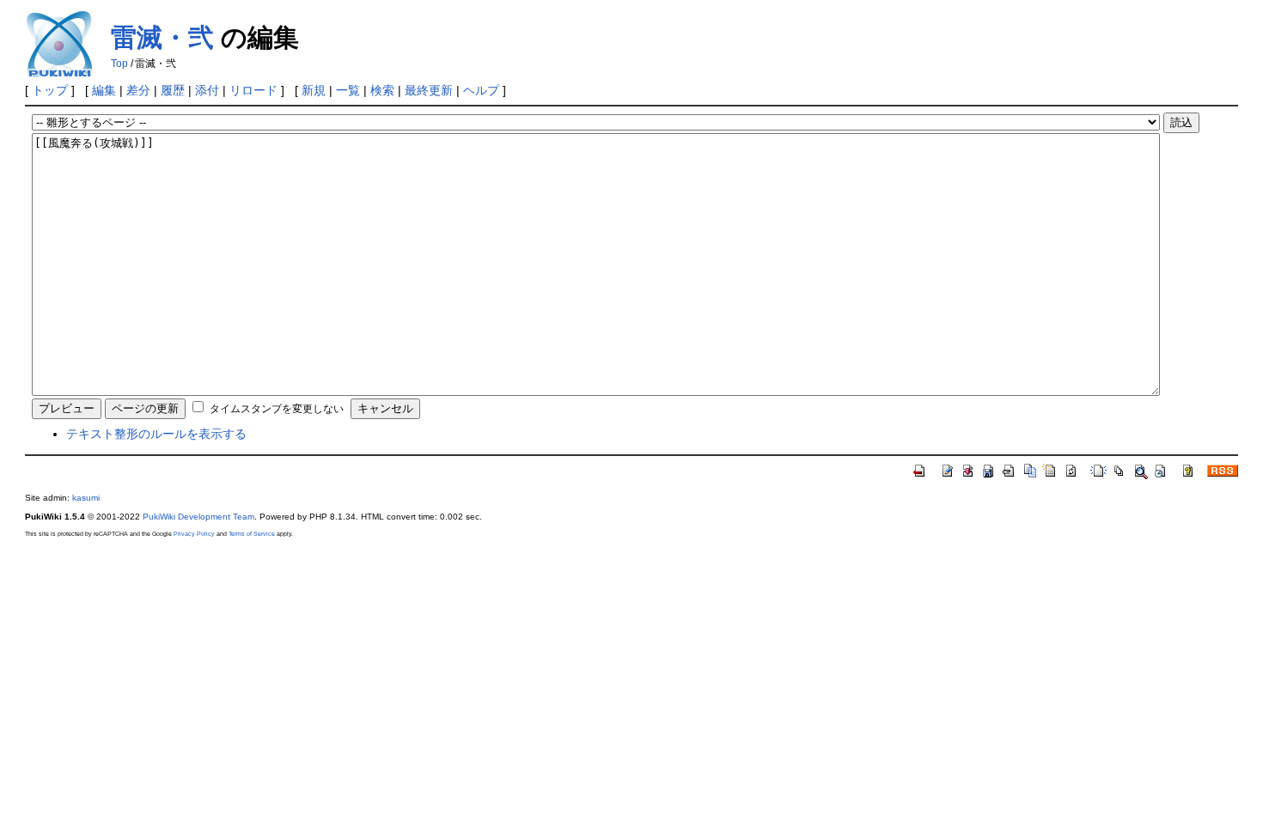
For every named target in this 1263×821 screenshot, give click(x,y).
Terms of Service (252, 534)
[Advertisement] (631, 665)
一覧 (348, 90)
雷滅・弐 (162, 37)
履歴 (173, 90)
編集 (104, 90)
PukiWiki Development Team (198, 516)
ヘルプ (481, 90)
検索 (382, 90)
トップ (50, 90)
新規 (314, 90)
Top (119, 63)
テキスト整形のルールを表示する (156, 434)
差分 (138, 90)
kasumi (86, 497)
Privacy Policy (194, 534)
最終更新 (429, 90)
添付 (207, 90)
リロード (253, 90)
